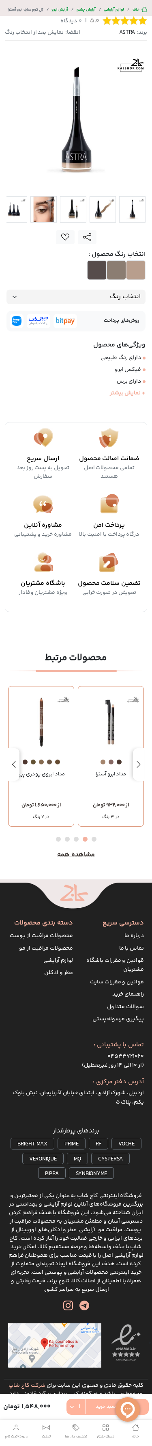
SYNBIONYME (91, 1173)
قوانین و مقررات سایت (117, 982)
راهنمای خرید (128, 994)
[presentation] (138, 764)
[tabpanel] (76, 120)
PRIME (71, 1144)
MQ (77, 1159)
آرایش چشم (86, 9)
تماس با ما (131, 948)
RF (99, 1144)
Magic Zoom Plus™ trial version (39, 58)
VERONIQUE (43, 1159)
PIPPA (52, 1173)
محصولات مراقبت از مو (46, 948)
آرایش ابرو (59, 9)
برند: (133, 32)
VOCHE (126, 1144)
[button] (94, 839)
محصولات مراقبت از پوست (41, 935)
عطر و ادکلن (58, 972)
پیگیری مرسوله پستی (118, 1019)
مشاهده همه (76, 855)
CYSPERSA (110, 1159)
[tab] (132, 209)
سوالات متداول (125, 1006)
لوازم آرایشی (114, 9)
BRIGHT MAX (32, 1144)
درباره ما (134, 935)
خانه (136, 9)
